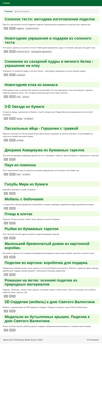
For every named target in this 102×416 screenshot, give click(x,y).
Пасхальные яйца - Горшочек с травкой (41, 128)
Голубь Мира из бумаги (26, 184)
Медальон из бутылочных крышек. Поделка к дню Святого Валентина (47, 318)
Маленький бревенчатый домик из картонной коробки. (47, 245)
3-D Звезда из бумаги (24, 106)
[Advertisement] (16, 375)
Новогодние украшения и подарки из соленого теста (48, 40)
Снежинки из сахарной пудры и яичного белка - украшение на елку (49, 63)
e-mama (6, 3)
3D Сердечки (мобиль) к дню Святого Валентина (50, 301)
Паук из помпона (20, 164)
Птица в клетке (18, 213)
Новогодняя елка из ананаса (31, 84)
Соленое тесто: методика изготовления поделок (50, 19)
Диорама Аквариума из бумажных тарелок (44, 150)
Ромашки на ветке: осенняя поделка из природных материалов (41, 282)
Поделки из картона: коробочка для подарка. (46, 262)
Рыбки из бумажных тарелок (31, 228)
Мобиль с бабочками (24, 199)
